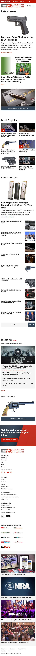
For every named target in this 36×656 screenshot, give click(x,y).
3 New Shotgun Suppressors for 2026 (11, 222)
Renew (17, 1)
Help (2, 464)
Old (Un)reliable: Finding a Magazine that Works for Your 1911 (16, 205)
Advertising (4, 457)
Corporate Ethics (22, 649)
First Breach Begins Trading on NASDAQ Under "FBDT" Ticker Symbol (11, 233)
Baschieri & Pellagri (8, 370)
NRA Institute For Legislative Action (10, 497)
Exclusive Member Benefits (8, 507)
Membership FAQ (5, 510)
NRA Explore (4, 499)
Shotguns (23, 370)
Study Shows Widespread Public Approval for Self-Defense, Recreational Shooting (15, 79)
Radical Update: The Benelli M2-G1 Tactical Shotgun (11, 302)
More (14, 340)
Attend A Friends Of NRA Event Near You (15, 642)
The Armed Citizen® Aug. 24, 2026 (10, 255)
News (10, 52)
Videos (3, 484)
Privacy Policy (4, 649)
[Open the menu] (33, 6)
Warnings (3, 651)
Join (13, 1)
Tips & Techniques (9, 217)
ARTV (2, 390)
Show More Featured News (21, 108)
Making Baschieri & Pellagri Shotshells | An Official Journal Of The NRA (17, 367)
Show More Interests (22, 419)
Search (3, 467)
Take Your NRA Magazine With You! (13, 574)
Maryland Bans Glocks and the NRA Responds (17, 38)
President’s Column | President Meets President (11, 313)
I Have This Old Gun (8, 396)
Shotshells (17, 370)
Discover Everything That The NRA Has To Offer (17, 620)
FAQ (2, 462)
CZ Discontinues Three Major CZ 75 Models (11, 280)
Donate (22, 1)
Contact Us (4, 460)
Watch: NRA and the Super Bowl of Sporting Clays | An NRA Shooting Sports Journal (17, 374)
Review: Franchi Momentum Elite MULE (11, 244)
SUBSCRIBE (9, 440)
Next (32, 324)
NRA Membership (5, 505)
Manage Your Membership (8, 512)
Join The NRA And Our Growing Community (16, 597)
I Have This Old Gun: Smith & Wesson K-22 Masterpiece (10, 266)
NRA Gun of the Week (7, 489)
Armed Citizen (5, 52)
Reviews (3, 482)
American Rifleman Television (11, 344)
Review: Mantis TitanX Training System (11, 291)
